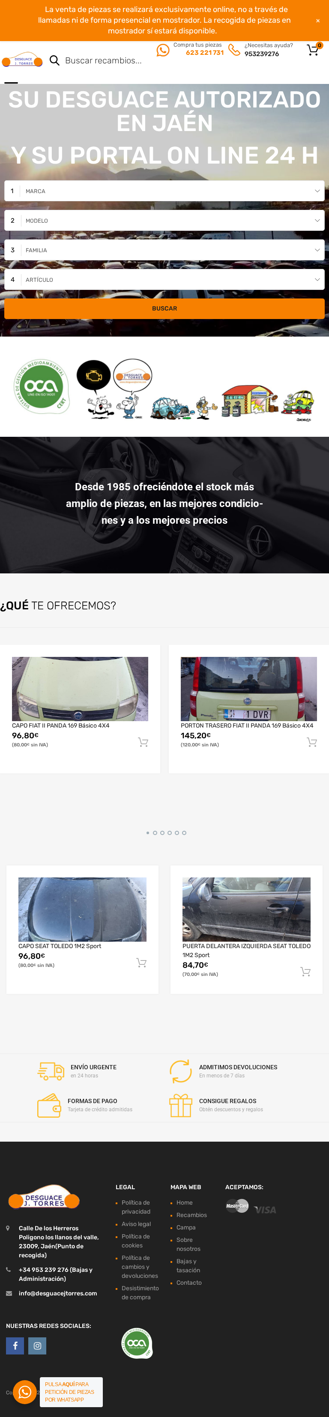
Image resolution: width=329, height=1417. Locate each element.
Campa (186, 1227)
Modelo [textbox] (37, 221)
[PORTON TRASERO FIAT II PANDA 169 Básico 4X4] (249, 689)
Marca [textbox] (35, 191)
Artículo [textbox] (39, 280)
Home (184, 1202)
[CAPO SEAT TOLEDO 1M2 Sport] (82, 910)
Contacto (189, 1282)
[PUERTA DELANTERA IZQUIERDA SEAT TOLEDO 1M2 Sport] (246, 910)
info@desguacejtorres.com (58, 1293)
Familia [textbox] (36, 250)
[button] (146, 832)
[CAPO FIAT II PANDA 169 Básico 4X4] (80, 689)
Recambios (191, 1215)
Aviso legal (136, 1224)
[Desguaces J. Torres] (22, 59)
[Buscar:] (175, 61)
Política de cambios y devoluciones (140, 1267)
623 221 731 (204, 53)
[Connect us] (15, 1346)
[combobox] (164, 190)
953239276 (262, 54)
